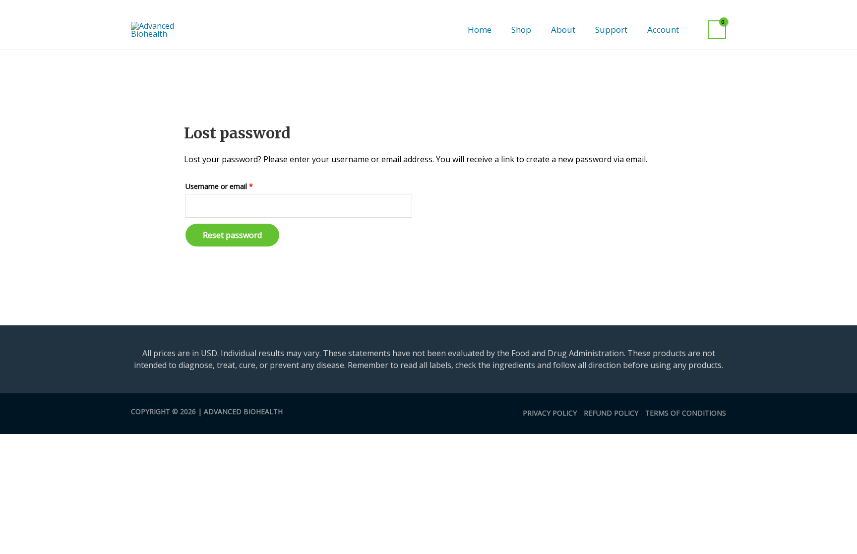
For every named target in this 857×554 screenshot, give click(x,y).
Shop (521, 29)
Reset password (232, 235)
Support (611, 29)
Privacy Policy (550, 413)
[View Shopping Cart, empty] (717, 30)
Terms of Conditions (685, 413)
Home (479, 29)
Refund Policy (611, 413)
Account (663, 29)
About (563, 29)
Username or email (233, 185)
